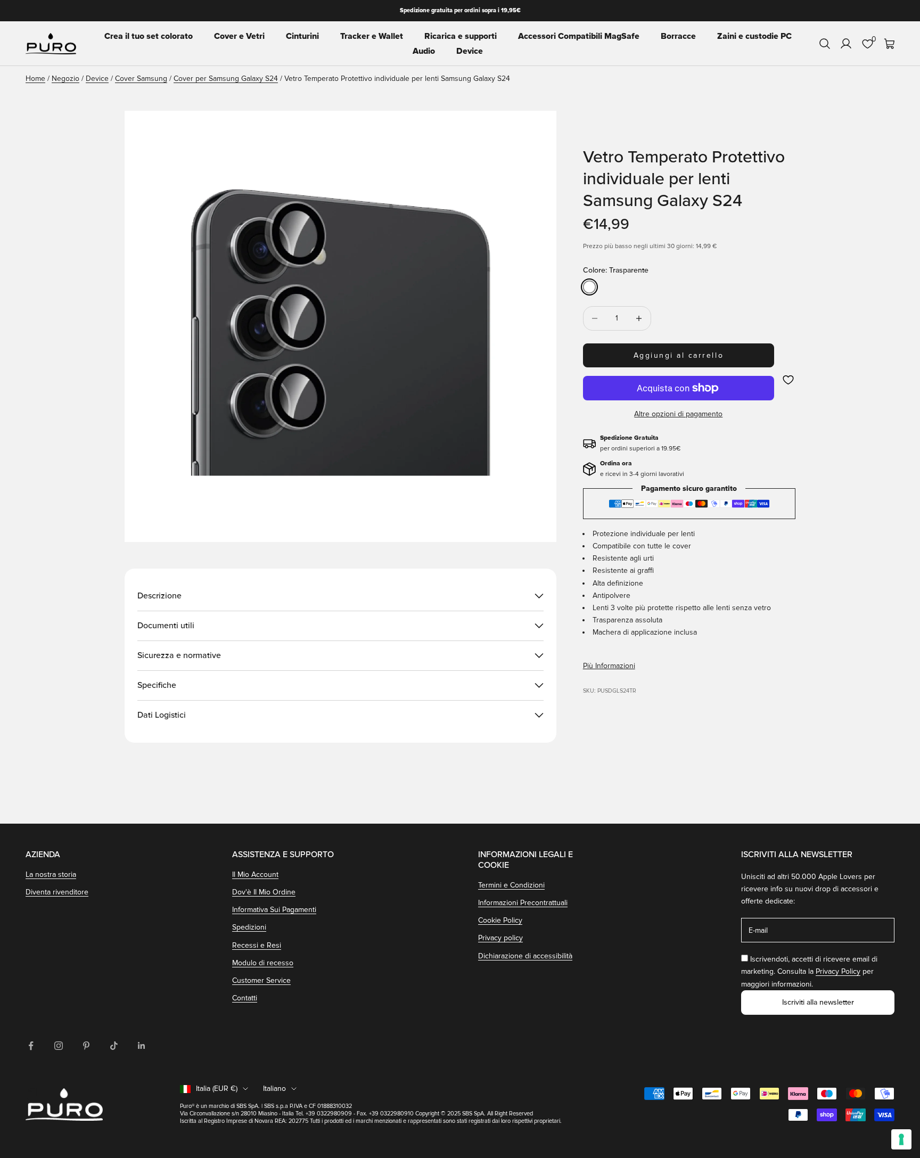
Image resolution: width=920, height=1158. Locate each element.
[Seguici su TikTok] (114, 1045)
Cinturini (302, 36)
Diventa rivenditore (57, 892)
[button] (788, 379)
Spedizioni (249, 927)
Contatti (244, 998)
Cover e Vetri (239, 36)
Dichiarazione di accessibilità (525, 955)
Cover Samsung (141, 78)
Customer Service (261, 980)
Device (469, 51)
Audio (424, 51)
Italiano (274, 1088)
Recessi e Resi (256, 945)
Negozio (65, 78)
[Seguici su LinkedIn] (141, 1045)
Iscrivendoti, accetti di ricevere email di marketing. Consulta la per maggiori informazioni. (809, 971)
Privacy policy (500, 937)
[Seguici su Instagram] (58, 1045)
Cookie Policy (500, 920)
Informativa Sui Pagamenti (274, 909)
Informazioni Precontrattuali (523, 902)
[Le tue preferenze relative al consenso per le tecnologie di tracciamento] (901, 1139)
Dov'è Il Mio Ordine (263, 892)
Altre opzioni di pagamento (678, 413)
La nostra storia (51, 874)
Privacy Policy (838, 971)
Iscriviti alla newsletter (818, 1002)
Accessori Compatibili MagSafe (578, 36)
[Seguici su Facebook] (31, 1045)
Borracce (678, 36)
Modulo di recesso (262, 962)
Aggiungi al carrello (679, 355)
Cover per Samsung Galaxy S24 (226, 78)
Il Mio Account (255, 874)
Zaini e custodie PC (754, 36)
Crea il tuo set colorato (148, 36)
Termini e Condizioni (511, 885)
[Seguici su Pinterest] (86, 1045)
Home (35, 78)
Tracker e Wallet (371, 36)
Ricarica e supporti (460, 36)
